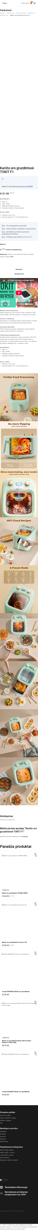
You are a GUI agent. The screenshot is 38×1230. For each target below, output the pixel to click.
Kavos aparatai (4, 1157)
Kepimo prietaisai (28, 254)
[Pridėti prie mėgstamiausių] (35, 854)
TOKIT (12, 257)
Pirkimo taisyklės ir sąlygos (8, 1118)
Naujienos (3, 1139)
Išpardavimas (4, 1141)
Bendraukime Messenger (16, 1187)
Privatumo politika (5, 1115)
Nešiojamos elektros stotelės (9, 1160)
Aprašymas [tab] (19, 269)
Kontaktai (3, 1134)
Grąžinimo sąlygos (5, 1120)
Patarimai (3, 1136)
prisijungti (25, 836)
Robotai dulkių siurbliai (6, 1150)
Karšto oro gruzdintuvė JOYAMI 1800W (14, 893)
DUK (1, 1123)
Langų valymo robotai (6, 1155)
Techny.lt (6, 1211)
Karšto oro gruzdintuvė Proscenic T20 (14, 942)
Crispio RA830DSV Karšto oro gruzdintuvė (15, 991)
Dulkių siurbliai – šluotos (7, 1152)
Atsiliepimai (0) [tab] (19, 274)
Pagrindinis (3, 1131)
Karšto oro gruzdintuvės (15, 254)
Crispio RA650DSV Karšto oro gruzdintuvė (15, 1091)
